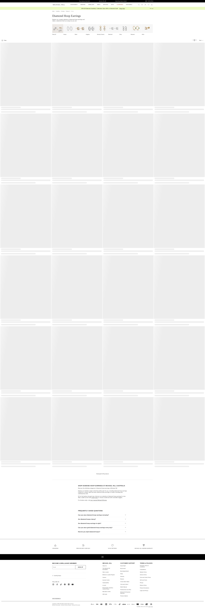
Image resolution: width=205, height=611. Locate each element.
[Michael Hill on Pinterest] (65, 584)
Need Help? (123, 565)
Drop (120, 34)
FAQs (121, 573)
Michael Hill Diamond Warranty (144, 548)
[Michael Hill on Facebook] (57, 584)
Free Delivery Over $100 (84, 1)
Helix (143, 34)
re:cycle (104, 585)
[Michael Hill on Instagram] (53, 584)
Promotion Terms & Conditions (144, 566)
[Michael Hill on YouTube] (73, 584)
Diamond (110, 34)
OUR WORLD (129, 4)
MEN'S (98, 4)
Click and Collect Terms (145, 577)
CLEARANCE (120, 4)
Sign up (80, 567)
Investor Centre (106, 580)
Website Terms (143, 572)
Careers (104, 577)
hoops (72, 11)
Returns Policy (143, 585)
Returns (122, 579)
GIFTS (112, 4)
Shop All (54, 34)
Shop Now (122, 8)
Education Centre (107, 591)
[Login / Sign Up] (145, 4)
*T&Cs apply (151, 8)
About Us (105, 565)
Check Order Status (124, 581)
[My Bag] (152, 4)
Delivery (122, 576)
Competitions (143, 569)
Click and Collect (124, 584)
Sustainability (106, 582)
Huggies (88, 34)
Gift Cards (105, 594)
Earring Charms (100, 34)
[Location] (142, 4)
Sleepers (133, 34)
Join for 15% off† (102, 1)
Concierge (55, 548)
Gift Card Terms (143, 580)
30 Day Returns (112, 548)
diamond (68, 11)
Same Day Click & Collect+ (121, 1)
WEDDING (82, 4)
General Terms (143, 574)
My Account (123, 568)
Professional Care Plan (125, 589)
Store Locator (106, 572)
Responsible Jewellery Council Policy (108, 588)
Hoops (65, 34)
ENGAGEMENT (74, 4)
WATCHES (105, 4)
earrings (63, 11)
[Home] (59, 5)
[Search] (139, 4)
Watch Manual (123, 587)
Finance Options (124, 596)
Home (53, 11)
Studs (76, 34)
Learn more (150, 606)
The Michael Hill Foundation (106, 569)
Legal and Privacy (144, 590)
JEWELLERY (91, 4)
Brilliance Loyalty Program (109, 574)
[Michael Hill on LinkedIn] (69, 584)
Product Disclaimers (144, 588)
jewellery (58, 11)
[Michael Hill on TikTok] (61, 584)
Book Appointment (124, 571)
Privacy (141, 582)
